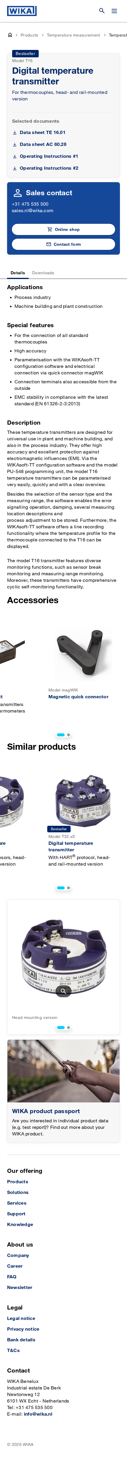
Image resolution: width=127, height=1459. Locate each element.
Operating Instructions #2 (49, 168)
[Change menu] (114, 11)
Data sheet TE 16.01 (43, 132)
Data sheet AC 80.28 (43, 144)
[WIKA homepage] (22, 11)
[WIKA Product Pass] (63, 1071)
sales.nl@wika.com (32, 211)
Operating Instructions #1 (49, 156)
